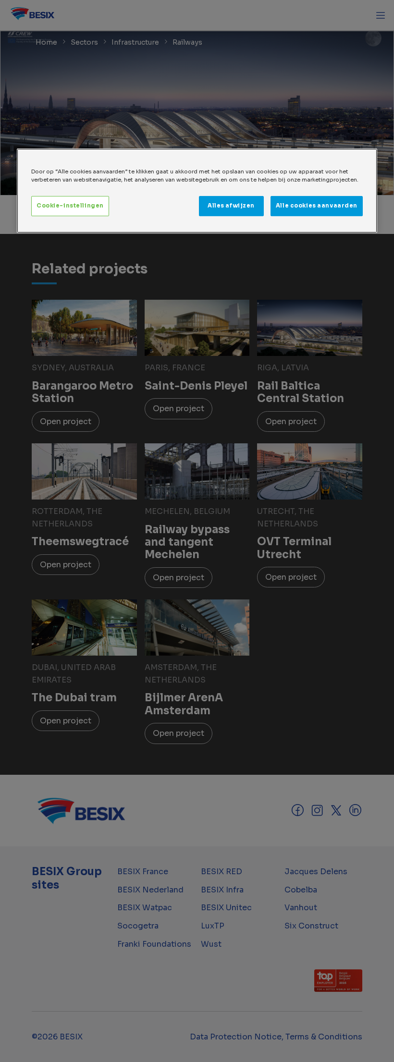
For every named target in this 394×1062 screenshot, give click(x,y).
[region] (197, 190)
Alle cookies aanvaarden (316, 205)
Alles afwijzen (231, 205)
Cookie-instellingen (70, 205)
